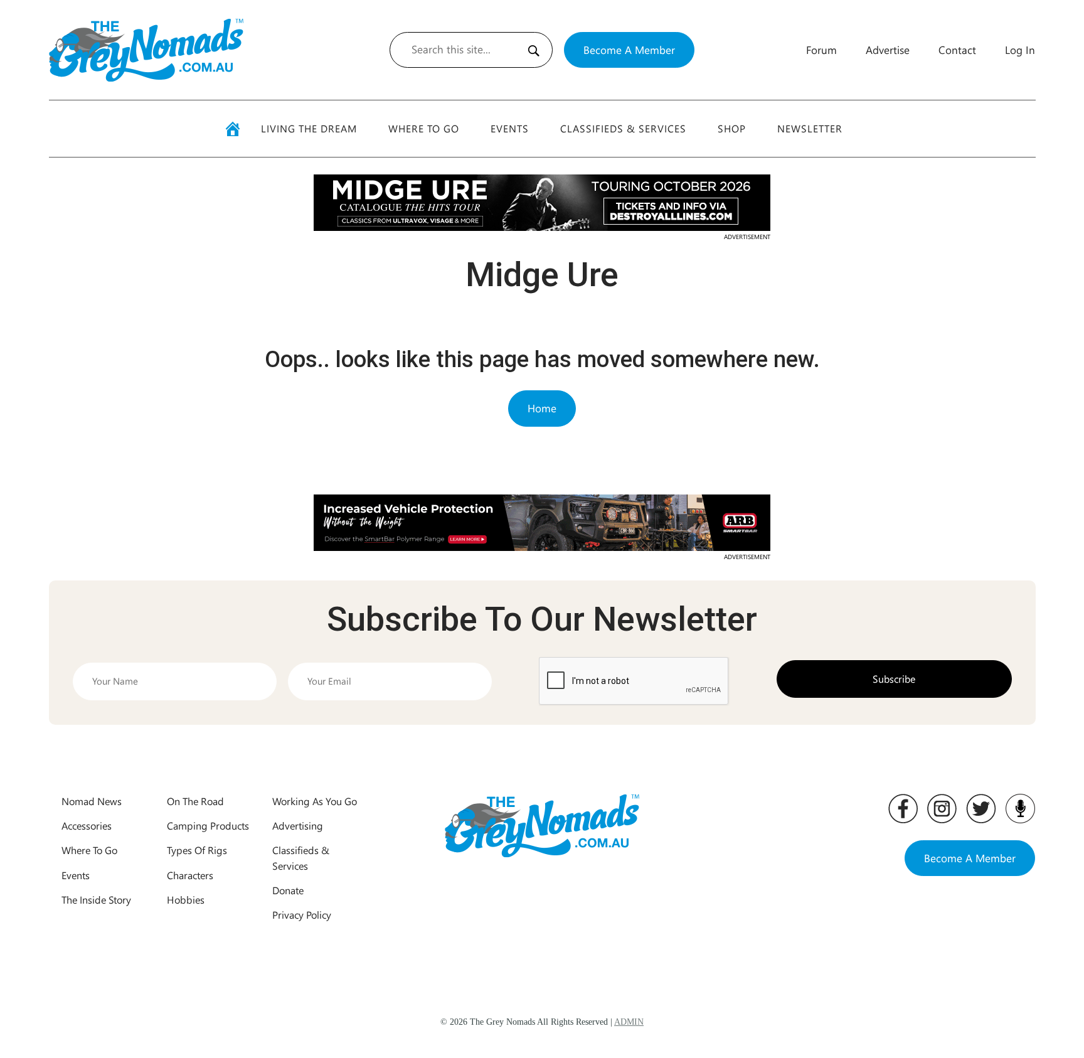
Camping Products (208, 825)
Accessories (86, 825)
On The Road (195, 801)
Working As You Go (314, 801)
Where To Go (423, 128)
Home (542, 408)
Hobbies (186, 899)
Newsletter (809, 128)
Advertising (297, 825)
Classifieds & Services (623, 128)
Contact (957, 49)
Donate (288, 890)
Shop (732, 128)
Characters (190, 875)
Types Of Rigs (197, 850)
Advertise (888, 49)
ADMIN (629, 1022)
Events (510, 128)
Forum (821, 49)
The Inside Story (96, 899)
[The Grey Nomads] (146, 49)
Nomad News (91, 801)
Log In (1020, 49)
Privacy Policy (301, 914)
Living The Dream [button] (309, 128)
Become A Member (629, 49)
